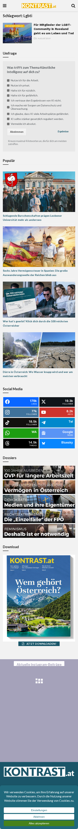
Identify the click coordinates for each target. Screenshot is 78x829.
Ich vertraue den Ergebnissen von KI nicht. (36, 100)
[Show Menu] (4, 5)
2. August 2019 (43, 38)
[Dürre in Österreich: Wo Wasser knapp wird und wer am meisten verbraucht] (39, 349)
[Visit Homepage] (39, 5)
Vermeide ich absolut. (23, 123)
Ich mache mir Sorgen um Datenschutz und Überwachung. (36, 107)
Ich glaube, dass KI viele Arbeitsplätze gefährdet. (40, 113)
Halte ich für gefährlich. (24, 95)
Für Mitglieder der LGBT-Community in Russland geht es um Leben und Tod (54, 29)
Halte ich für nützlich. (23, 90)
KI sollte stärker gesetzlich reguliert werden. (37, 118)
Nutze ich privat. (20, 85)
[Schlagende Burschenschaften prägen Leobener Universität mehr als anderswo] (39, 191)
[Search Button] (73, 5)
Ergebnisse (63, 131)
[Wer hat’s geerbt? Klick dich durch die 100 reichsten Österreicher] (39, 299)
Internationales (14, 26)
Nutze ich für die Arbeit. (25, 80)
